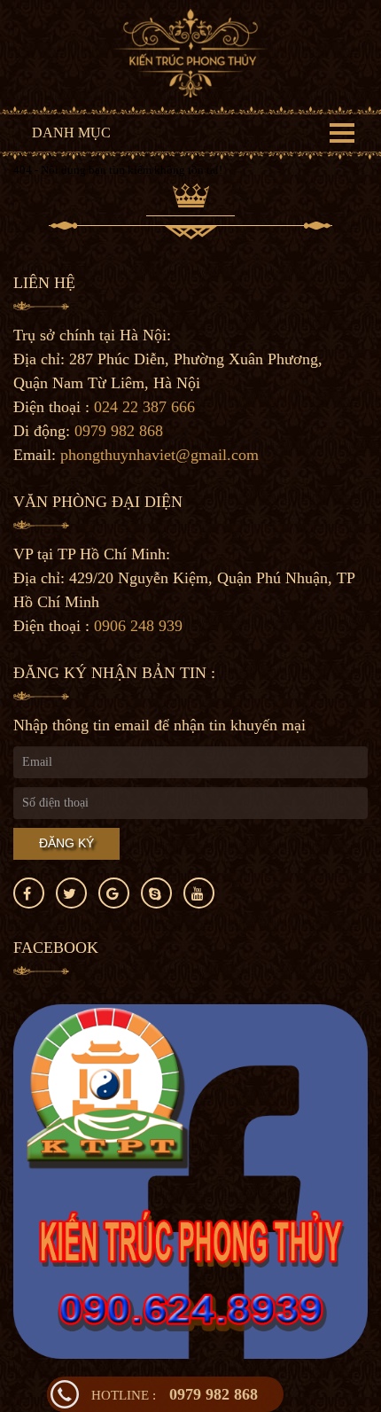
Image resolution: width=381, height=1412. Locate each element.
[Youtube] (198, 893)
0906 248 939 (138, 626)
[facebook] (28, 893)
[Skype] (156, 893)
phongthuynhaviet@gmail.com (159, 455)
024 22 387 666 (144, 407)
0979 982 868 (174, 1394)
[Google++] (113, 893)
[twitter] (71, 893)
